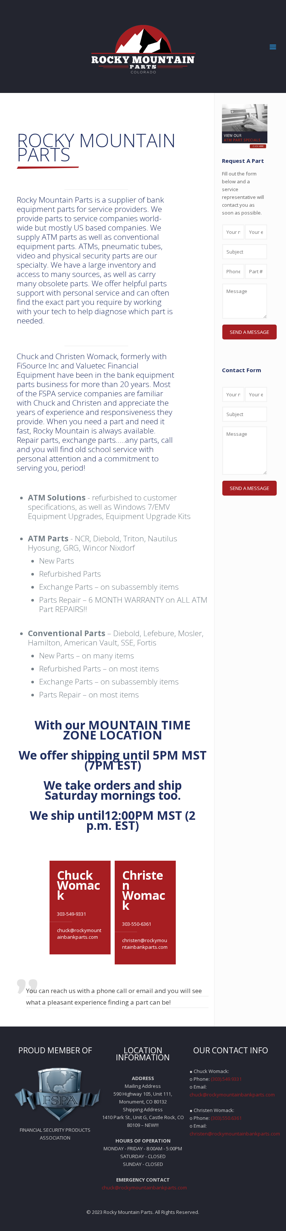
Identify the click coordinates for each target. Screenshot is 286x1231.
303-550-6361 (136, 924)
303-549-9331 (71, 914)
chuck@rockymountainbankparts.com (79, 933)
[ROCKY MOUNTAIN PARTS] (143, 46)
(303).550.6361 (226, 1118)
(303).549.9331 (226, 1079)
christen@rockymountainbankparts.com (145, 943)
